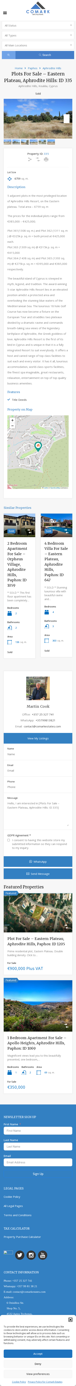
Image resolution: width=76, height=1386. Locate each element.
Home (19, 68)
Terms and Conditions (18, 1215)
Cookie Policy (19, 1381)
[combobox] (38, 25)
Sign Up (38, 1174)
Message (12, 798)
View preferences (38, 1374)
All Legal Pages (13, 1206)
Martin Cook (38, 706)
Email (10, 765)
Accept (38, 1353)
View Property (19, 532)
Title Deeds (19, 400)
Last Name (11, 1140)
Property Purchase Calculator (22, 1237)
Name (10, 748)
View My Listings (38, 738)
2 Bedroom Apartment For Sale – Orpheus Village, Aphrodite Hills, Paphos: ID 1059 (17, 564)
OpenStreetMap (55, 488)
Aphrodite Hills (52, 68)
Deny (38, 1364)
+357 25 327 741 (43, 714)
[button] (70, 1319)
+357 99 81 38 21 (27, 1286)
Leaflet (45, 488)
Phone (11, 781)
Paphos (32, 68)
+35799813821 (46, 720)
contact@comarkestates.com (42, 726)
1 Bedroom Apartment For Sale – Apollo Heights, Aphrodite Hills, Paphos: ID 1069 (36, 1043)
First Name (11, 1124)
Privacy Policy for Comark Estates (45, 1381)
